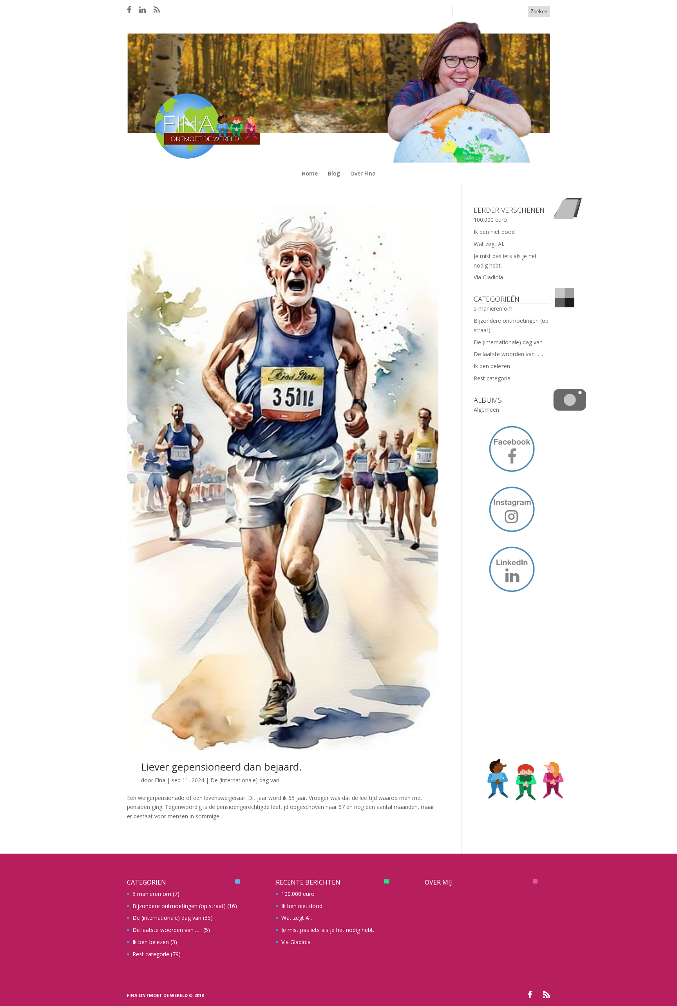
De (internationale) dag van (244, 780)
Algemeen (486, 409)
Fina (160, 780)
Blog (334, 173)
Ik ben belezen (492, 366)
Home (310, 173)
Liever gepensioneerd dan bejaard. (221, 767)
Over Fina (363, 173)
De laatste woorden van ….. (508, 354)
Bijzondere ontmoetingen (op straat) (179, 906)
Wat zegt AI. (489, 244)
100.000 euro (490, 219)
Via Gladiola (488, 277)
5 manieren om (493, 308)
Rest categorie (492, 378)
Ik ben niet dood (494, 231)
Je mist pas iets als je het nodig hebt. (327, 930)
